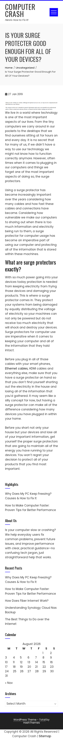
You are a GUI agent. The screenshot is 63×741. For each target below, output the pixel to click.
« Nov (9, 683)
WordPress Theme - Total (29, 719)
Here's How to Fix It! (16, 20)
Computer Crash (20, 10)
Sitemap (45, 736)
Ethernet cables (16, 368)
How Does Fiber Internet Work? (26, 601)
